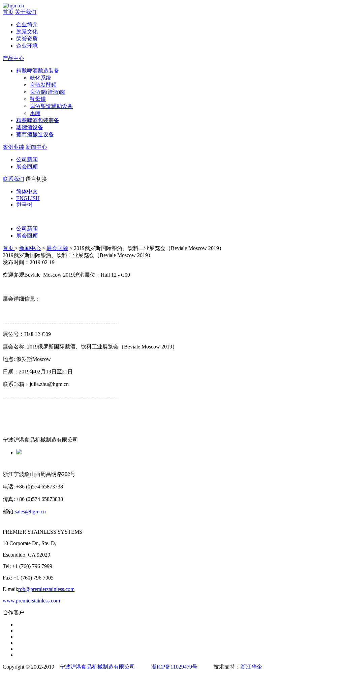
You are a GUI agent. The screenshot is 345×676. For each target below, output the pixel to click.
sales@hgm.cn (30, 511)
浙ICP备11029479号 (174, 667)
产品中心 (13, 58)
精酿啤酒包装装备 (37, 120)
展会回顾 (27, 166)
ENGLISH (28, 198)
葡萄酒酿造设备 (35, 134)
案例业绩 (13, 147)
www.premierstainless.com (31, 600)
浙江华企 (251, 667)
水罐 (35, 113)
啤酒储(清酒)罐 (47, 92)
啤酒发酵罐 (43, 85)
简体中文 (27, 191)
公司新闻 (27, 159)
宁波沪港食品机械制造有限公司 (97, 667)
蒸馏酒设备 (29, 127)
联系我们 (13, 179)
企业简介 (27, 24)
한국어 (24, 204)
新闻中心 (36, 147)
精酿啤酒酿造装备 (37, 71)
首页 (8, 12)
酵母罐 (38, 99)
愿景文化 (27, 31)
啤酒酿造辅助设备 (51, 106)
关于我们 (25, 12)
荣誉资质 (27, 38)
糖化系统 (40, 78)
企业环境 (27, 46)
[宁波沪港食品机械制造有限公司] (13, 5)
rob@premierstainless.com (46, 589)
